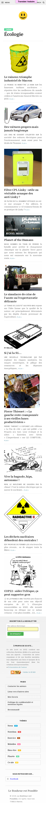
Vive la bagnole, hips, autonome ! (18, 478)
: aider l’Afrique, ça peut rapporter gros (21, 592)
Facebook (14, 779)
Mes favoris (13, 697)
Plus (11, 99)
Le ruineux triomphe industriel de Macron (18, 78)
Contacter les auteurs (17, 686)
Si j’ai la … (12, 353)
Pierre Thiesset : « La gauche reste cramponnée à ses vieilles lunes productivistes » (21, 416)
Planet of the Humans (18, 240)
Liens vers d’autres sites (18, 692)
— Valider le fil (28, 672)
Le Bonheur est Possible (23, 790)
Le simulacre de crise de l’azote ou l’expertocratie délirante (21, 297)
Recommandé (13, 710)
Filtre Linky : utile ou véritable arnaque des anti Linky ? (21, 193)
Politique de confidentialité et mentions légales (20, 703)
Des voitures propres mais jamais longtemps (21, 128)
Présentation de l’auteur (17, 667)
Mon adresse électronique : (16, 626)
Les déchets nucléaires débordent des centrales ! (21, 538)
